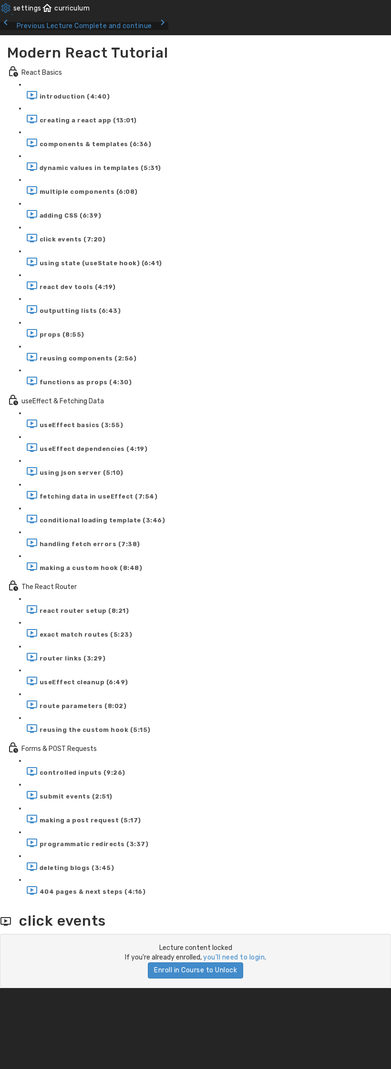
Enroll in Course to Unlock (195, 970)
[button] (65, 8)
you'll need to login (234, 957)
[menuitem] (20, 8)
